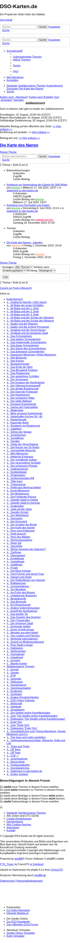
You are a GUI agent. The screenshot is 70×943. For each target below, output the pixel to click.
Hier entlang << (40, 132)
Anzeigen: (8, 267)
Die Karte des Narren (19, 145)
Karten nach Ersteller (41, 97)
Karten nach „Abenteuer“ (14, 97)
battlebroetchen (44, 219)
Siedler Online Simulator (21, 933)
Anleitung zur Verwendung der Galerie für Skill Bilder (37, 184)
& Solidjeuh (37, 864)
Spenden (18, 100)
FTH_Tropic (7, 864)
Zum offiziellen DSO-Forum (22, 924)
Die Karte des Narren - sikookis (24, 242)
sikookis (16, 245)
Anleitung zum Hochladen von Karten (28, 205)
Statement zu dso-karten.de (22, 190)
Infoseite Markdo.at (17, 913)
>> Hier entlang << (29, 138)
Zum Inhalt (6, 20)
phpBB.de (40, 875)
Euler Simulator (15, 936)
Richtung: (32, 270)
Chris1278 (57, 869)
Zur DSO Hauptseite (18, 921)
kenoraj (15, 187)
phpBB (18, 858)
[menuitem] (27, 56)
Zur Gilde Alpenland (18, 910)
